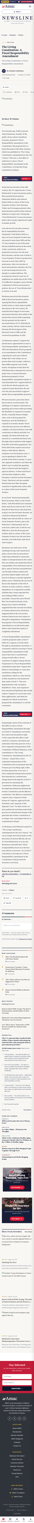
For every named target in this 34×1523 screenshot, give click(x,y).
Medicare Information (17, 1456)
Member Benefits (17, 1435)
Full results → (28, 1110)
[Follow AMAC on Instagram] (19, 1418)
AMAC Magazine (17, 1439)
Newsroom (17, 1470)
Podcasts (17, 1442)
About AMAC (17, 1428)
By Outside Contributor (15, 71)
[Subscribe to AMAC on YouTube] (24, 1418)
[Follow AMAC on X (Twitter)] (14, 1418)
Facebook (18, 898)
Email (7, 898)
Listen (7, 87)
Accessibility (17, 1513)
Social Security (17, 1459)
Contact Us (17, 1446)
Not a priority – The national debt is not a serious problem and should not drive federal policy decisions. (18, 1098)
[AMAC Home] (17, 1398)
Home (5, 35)
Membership (17, 1432)
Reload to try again (25, 939)
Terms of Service (21, 1510)
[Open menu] (30, 6)
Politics (20, 35)
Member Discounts (17, 1466)
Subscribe (7, 919)
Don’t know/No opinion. (11, 1104)
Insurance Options (17, 1463)
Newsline (13, 35)
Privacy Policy (10, 1510)
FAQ (17, 1477)
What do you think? (16, 874)
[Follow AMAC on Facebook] (10, 1418)
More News (28, 1232)
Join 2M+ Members (26, 1)
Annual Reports (17, 1473)
